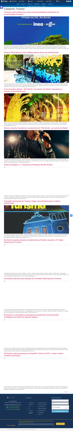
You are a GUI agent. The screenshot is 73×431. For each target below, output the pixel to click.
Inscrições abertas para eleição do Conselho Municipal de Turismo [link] (32, 278)
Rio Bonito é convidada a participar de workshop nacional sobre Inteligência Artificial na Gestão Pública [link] (31, 316)
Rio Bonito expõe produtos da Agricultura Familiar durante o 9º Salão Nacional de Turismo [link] (33, 241)
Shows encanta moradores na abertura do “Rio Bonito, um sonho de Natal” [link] (36, 128)
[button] (23, 4)
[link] (1, 7)
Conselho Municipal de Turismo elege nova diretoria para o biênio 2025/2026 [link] (32, 202)
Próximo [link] (66, 392)
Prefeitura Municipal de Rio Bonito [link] (34, 6)
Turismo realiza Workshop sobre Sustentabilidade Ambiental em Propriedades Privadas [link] (31, 13)
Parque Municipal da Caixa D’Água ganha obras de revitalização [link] (31, 52)
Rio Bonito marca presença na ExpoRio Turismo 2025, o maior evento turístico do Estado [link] (33, 354)
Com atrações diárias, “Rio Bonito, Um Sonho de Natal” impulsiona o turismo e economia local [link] (33, 90)
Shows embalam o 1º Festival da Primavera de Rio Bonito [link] (28, 165)
